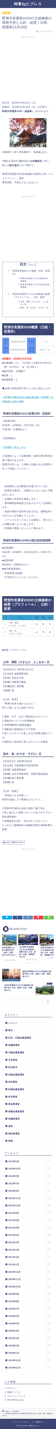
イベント (13, 1023)
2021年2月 (29, 1257)
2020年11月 (29, 1279)
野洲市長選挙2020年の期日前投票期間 (35, 285)
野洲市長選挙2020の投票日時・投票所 (35, 279)
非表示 (32, 265)
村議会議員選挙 (16, 1074)
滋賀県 (7, 842)
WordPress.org (15, 1400)
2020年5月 (29, 1323)
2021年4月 (29, 1242)
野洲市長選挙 (18, 842)
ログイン (11, 1388)
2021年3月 (29, 1250)
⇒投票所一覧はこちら (14, 447)
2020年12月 (29, 1272)
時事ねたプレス (28, 3)
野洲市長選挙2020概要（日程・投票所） (31, 272)
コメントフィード (16, 1396)
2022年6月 (28, 1191)
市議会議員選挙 (16, 1052)
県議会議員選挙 (16, 1111)
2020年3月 (29, 1338)
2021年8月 (28, 1220)
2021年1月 (29, 1264)
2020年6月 (29, 1316)
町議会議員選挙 (16, 1089)
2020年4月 (29, 1331)
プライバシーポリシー (22, 1422)
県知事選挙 (14, 1104)
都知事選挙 (14, 1133)
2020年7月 (29, 1309)
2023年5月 (28, 1161)
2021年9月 (28, 1213)
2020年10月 (29, 1286)
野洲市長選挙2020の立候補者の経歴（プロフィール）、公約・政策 (31, 296)
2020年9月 (29, 1294)
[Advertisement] (28, 68)
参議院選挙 (14, 1045)
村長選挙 (13, 1082)
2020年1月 (29, 1353)
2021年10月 (29, 1205)
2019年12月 (29, 1360)
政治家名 (13, 1067)
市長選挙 (6, 13)
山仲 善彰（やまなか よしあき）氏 (35, 302)
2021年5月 (29, 1235)
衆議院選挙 (14, 1118)
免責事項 (38, 1422)
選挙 (10, 1126)
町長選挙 (13, 1096)
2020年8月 (28, 1301)
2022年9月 (28, 1176)
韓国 (10, 1141)
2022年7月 (28, 1183)
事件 (10, 1030)
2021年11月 (28, 1198)
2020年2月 (29, 1345)
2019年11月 (28, 1367)
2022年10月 (28, 1168)
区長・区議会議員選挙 (19, 1037)
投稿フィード (14, 1392)
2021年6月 (28, 1227)
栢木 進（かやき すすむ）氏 (35, 307)
